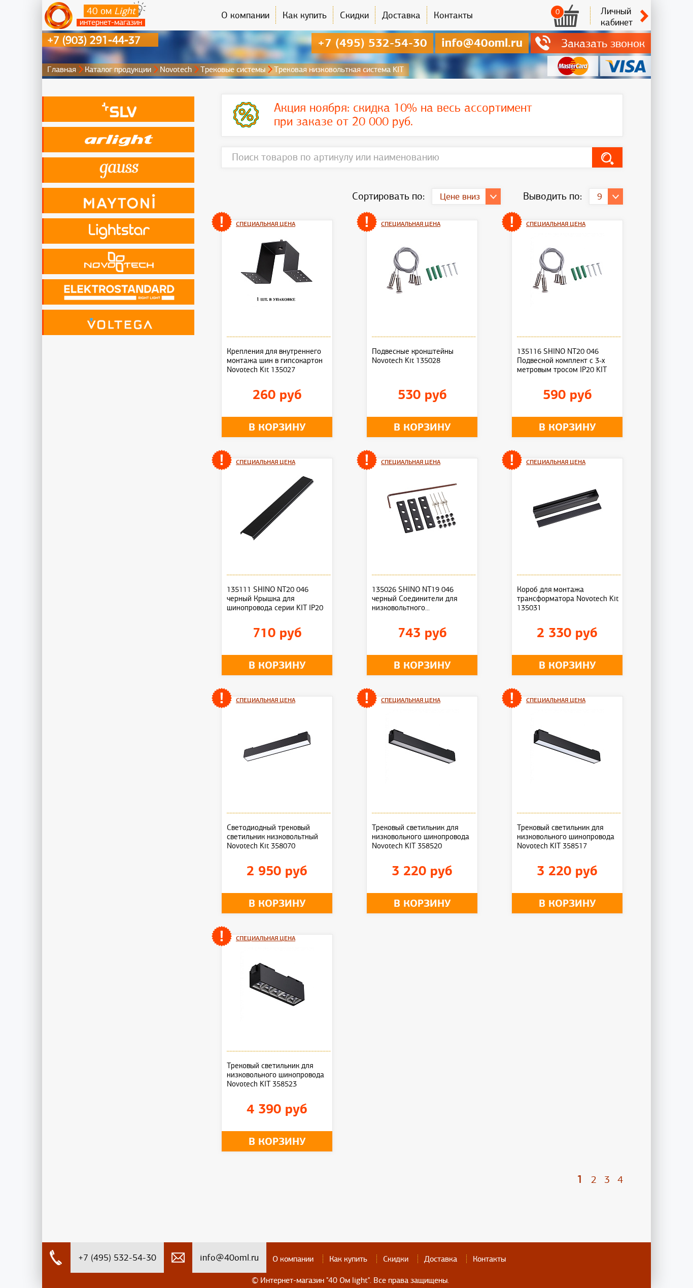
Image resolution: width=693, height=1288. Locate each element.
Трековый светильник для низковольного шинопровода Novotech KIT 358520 (420, 836)
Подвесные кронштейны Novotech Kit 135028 (413, 356)
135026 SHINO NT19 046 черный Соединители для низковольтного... (414, 598)
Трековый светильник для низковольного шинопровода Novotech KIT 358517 (565, 836)
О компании (245, 15)
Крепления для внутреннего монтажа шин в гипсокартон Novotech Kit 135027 (275, 360)
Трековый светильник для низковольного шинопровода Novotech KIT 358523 (275, 1074)
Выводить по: (552, 196)
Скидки (354, 15)
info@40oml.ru (482, 43)
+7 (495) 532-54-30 (372, 43)
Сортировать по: (388, 196)
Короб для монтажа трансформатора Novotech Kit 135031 (567, 598)
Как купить (305, 15)
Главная (61, 69)
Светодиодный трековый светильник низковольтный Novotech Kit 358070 (272, 836)
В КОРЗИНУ (277, 427)
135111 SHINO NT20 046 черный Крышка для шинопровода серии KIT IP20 (275, 598)
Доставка (401, 15)
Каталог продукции (118, 69)
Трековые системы (232, 69)
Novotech (176, 69)
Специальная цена (265, 223)
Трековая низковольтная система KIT (339, 69)
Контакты (453, 15)
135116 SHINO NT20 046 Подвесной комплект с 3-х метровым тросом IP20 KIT (562, 360)
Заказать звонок (603, 43)
